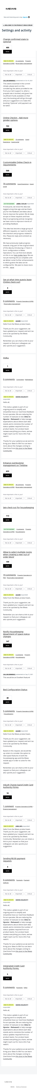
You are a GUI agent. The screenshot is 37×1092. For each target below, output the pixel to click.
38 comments (20, 485)
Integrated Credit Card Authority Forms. (13, 967)
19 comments (9, 575)
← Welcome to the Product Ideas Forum (17, 25)
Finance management (10, 809)
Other (25, 988)
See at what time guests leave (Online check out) (17, 280)
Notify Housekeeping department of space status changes (16, 634)
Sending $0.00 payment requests (14, 859)
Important (19, 75)
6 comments (19, 655)
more (12, 267)
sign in (25, 17)
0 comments (9, 301)
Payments (19, 880)
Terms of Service (21, 1087)
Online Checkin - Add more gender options (15, 119)
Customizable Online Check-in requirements (17, 163)
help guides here (20, 255)
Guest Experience (23, 184)
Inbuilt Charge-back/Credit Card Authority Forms (18, 786)
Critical (30, 75)
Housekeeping (20, 532)
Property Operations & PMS (25, 301)
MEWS (12, 1087)
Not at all (9, 75)
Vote (7, 52)
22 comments (20, 61)
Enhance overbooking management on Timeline (15, 464)
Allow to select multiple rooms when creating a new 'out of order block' (17, 554)
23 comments (20, 139)
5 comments (9, 711)
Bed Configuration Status (15, 689)
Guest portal (15, 142)
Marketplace (29, 379)
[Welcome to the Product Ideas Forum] (11, 9)
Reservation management (24, 63)
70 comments (9, 183)
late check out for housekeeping (18, 507)
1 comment (8, 806)
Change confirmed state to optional (15, 40)
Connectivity (20, 379)
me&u (6, 357)
